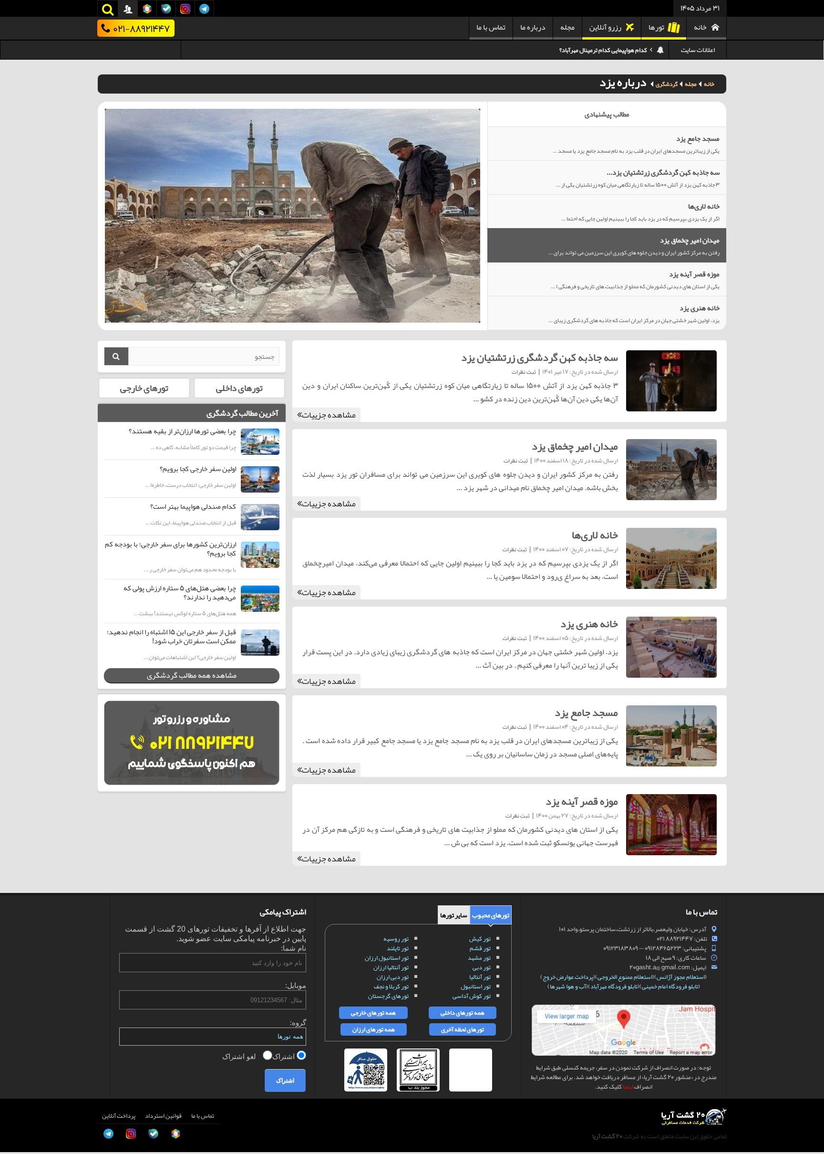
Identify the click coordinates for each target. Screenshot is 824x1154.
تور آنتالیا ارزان (391, 967)
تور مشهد (479, 958)
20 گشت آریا (607, 1136)
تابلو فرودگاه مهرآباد (614, 986)
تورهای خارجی (144, 388)
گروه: (298, 1022)
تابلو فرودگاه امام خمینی (670, 986)
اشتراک (284, 1056)
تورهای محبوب (490, 915)
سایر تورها (453, 915)
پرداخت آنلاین (118, 1116)
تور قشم (480, 948)
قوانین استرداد (163, 1116)
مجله (567, 27)
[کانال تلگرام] (17, 1108)
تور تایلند (398, 948)
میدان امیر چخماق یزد (575, 446)
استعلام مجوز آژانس (681, 977)
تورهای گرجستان (388, 996)
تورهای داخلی (239, 388)
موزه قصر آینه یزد (582, 801)
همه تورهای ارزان (373, 1029)
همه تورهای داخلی (462, 1013)
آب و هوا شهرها (568, 986)
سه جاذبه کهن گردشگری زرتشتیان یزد (539, 357)
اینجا (628, 1087)
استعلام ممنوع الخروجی (624, 977)
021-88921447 (141, 28)
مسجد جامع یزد (586, 712)
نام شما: (293, 948)
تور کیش (480, 939)
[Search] (116, 356)
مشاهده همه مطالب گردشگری (192, 675)
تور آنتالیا (480, 977)
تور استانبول (476, 986)
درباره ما (533, 27)
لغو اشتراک (240, 1056)
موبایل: (295, 985)
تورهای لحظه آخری (462, 1029)
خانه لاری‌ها (595, 535)
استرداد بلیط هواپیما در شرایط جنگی (605, 50)
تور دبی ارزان (393, 977)
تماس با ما (490, 27)
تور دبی (482, 967)
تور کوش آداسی (472, 996)
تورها (656, 27)
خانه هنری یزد (589, 624)
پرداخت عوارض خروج (568, 977)
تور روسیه (396, 939)
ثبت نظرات (524, 372)
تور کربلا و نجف (391, 986)
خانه (700, 27)
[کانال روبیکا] (17, 1065)
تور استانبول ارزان (387, 958)
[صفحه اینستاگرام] (17, 1130)
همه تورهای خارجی (373, 1013)
